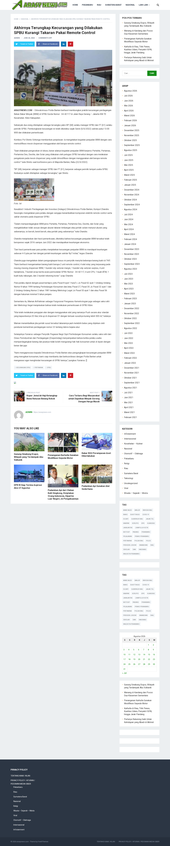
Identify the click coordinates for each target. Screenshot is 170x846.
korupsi (135, 523)
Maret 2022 (129, 353)
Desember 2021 (131, 368)
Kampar (126, 523)
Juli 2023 (128, 274)
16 (154, 655)
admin (17, 38)
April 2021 (129, 407)
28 (144, 664)
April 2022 (129, 348)
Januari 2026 (130, 125)
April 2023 (129, 288)
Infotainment (130, 434)
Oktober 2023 (130, 259)
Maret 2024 (129, 234)
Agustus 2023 (130, 269)
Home (75, 5)
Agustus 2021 (130, 387)
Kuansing (151, 523)
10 (124, 655)
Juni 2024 (128, 219)
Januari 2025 (130, 185)
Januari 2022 (130, 363)
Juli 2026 (128, 95)
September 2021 (132, 382)
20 (139, 659)
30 (154, 664)
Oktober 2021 (130, 377)
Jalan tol (150, 519)
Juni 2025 (128, 160)
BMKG (125, 514)
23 (154, 659)
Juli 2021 (128, 392)
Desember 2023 (131, 249)
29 (149, 664)
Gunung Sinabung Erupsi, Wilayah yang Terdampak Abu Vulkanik (28, 457)
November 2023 (131, 254)
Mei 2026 (128, 105)
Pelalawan (127, 536)
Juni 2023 (128, 279)
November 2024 (131, 194)
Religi (126, 463)
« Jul (124, 673)
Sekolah (126, 549)
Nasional (130, 5)
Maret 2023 (129, 293)
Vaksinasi (142, 549)
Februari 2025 (130, 180)
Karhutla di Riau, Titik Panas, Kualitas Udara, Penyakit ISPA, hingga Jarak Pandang (138, 49)
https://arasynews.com (42, 412)
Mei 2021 (128, 402)
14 (144, 655)
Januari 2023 (130, 303)
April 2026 (129, 110)
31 (124, 669)
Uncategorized (131, 483)
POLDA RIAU (139, 541)
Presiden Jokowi (129, 545)
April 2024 (129, 229)
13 (139, 655)
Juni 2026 (128, 100)
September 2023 (132, 264)
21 (144, 659)
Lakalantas (127, 528)
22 (149, 659)
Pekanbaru (87, 5)
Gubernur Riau (137, 519)
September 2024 (132, 204)
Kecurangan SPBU (23, 367)
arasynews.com (23, 842)
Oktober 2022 (130, 318)
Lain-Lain (143, 5)
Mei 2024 (128, 224)
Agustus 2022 (130, 328)
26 (134, 664)
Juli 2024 (128, 214)
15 (149, 655)
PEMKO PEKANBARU (142, 536)
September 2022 (132, 323)
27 (139, 664)
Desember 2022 (131, 308)
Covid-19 (146, 514)
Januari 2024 (130, 244)
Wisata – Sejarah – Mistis (136, 493)
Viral (126, 488)
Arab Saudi (127, 510)
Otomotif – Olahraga (133, 453)
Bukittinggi (135, 514)
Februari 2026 (130, 120)
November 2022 (131, 313)
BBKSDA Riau (147, 510)
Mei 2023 (128, 283)
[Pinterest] (70, 44)
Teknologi (128, 478)
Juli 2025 (128, 155)
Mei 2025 (128, 165)
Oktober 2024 (130, 199)
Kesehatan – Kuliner (133, 443)
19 (134, 659)
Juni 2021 (128, 397)
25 (129, 664)
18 (129, 659)
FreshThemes (43, 842)
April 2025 (129, 170)
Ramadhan (143, 545)
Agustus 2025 (130, 150)
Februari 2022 (130, 358)
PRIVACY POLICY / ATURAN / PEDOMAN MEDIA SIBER (139, 842)
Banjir (137, 510)
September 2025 (132, 145)
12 (134, 655)
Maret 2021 (129, 412)
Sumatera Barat (113, 5)
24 (124, 664)
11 (129, 655)
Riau (99, 5)
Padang (136, 532)
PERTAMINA (39, 367)
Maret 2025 (129, 175)
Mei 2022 (128, 343)
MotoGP (126, 532)
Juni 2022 (128, 338)
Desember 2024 (131, 190)
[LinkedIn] (63, 44)
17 (124, 659)
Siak (134, 549)
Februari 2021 (130, 417)
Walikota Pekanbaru (131, 554)
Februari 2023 (130, 298)
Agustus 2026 (130, 91)
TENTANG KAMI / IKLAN (20, 776)
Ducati (125, 519)
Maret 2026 (129, 115)
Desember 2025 (131, 130)
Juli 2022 (128, 333)
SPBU (49, 367)
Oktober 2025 (130, 140)
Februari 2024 (130, 239)
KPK (142, 523)
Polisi (148, 541)
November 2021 (131, 372)
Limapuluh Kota (141, 528)
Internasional (130, 438)
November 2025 (131, 135)
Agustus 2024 (130, 209)
